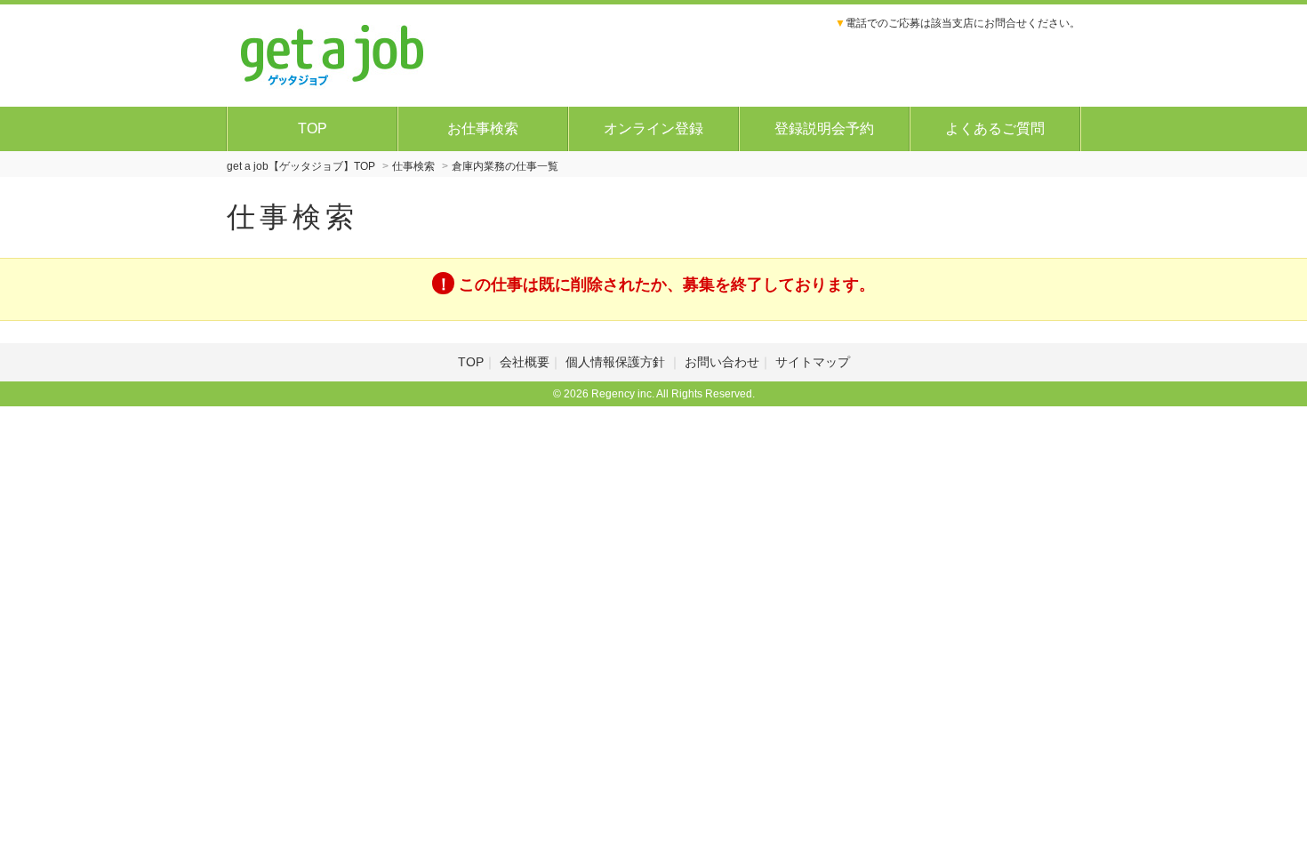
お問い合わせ (722, 362)
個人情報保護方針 (617, 362)
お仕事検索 (482, 128)
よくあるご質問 (995, 128)
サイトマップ (812, 362)
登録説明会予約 (824, 128)
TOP (312, 128)
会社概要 (524, 362)
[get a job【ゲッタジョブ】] (333, 53)
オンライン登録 (653, 128)
